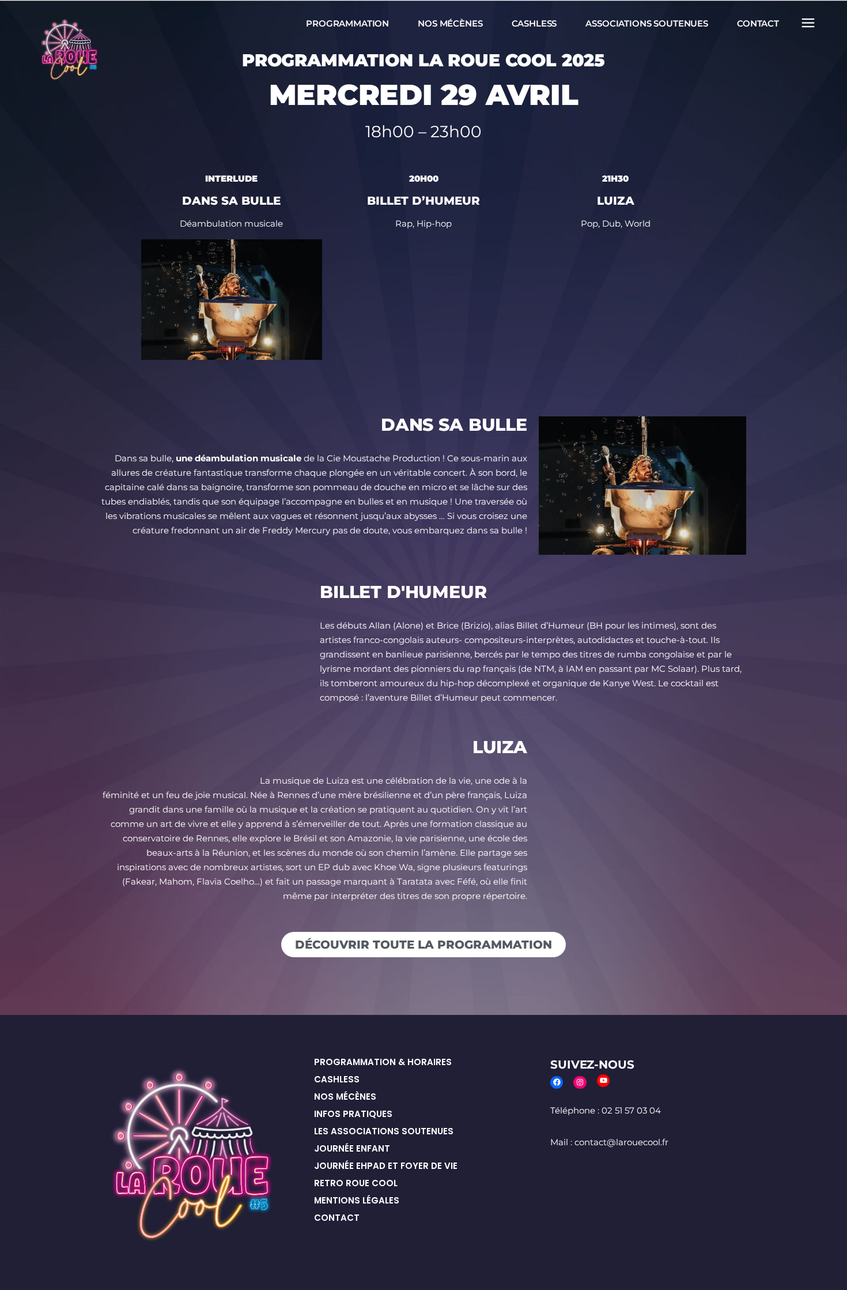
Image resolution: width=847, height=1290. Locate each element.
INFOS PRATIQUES (353, 1114)
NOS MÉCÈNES (345, 1096)
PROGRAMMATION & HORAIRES (383, 1062)
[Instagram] (580, 1082)
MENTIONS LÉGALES (356, 1200)
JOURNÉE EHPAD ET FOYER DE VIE (385, 1166)
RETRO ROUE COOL (356, 1183)
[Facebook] (557, 1082)
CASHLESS (337, 1079)
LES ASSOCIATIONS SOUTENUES (383, 1131)
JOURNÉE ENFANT (352, 1148)
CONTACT (337, 1218)
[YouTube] (603, 1081)
